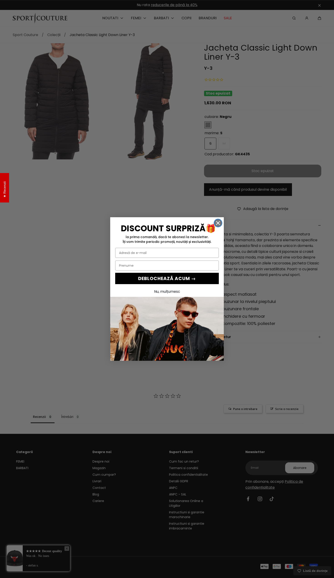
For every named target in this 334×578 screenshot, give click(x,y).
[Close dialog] (218, 223)
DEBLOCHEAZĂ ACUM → (167, 278)
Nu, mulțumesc (167, 291)
